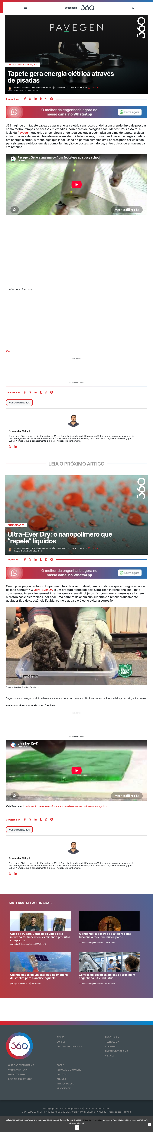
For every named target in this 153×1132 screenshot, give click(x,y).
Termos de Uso (65, 1083)
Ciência (109, 1055)
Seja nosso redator (20, 1079)
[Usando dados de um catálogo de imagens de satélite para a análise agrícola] (40, 962)
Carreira (110, 1046)
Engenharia (112, 1037)
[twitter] (30, 99)
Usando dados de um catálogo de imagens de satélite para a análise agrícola (39, 976)
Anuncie (61, 1079)
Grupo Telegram (18, 1074)
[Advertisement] (76, 370)
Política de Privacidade (92, 1120)
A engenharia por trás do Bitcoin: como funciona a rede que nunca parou (105, 935)
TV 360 (60, 1037)
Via (8, 351)
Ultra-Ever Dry (43, 590)
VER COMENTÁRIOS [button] (19, 402)
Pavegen (23, 132)
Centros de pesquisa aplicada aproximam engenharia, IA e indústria (107, 976)
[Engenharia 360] (79, 8)
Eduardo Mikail (19, 431)
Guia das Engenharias (21, 1065)
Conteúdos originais (69, 1046)
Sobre (60, 1065)
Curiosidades (15, 525)
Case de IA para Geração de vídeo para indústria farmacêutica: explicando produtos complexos (40, 937)
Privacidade (64, 1088)
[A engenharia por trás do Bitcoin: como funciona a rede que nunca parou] (109, 921)
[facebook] (25, 99)
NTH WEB (126, 1112)
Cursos (61, 1041)
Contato (62, 1074)
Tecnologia (112, 1041)
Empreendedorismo (116, 1051)
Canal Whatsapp (18, 1069)
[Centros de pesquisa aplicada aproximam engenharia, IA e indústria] (109, 962)
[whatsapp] (36, 99)
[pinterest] (51, 99)
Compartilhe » (13, 99)
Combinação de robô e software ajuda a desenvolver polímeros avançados (65, 806)
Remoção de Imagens (69, 1069)
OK (77, 1127)
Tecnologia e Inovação (22, 64)
